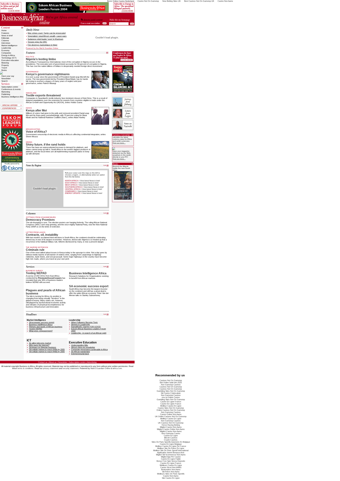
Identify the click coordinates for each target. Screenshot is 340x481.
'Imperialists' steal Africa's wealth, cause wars (47, 36)
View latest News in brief (90, 181)
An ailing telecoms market (40, 343)
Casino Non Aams (170, 476)
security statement (71, 368)
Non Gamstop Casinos (171, 385)
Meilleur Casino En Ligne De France (170, 446)
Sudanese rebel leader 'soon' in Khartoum (45, 39)
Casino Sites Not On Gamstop (171, 408)
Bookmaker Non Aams (170, 469)
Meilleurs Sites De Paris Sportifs (171, 474)
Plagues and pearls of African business (45, 327)
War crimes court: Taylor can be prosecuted (47, 33)
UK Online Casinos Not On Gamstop (170, 416)
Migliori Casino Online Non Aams (171, 429)
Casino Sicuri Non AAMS (170, 467)
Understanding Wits (79, 345)
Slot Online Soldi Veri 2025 (171, 382)
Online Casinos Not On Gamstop (171, 410)
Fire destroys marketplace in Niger (42, 45)
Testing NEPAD (35, 329)
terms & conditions (25, 368)
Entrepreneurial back (80, 354)
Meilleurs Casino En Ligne (171, 465)
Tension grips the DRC (37, 42)
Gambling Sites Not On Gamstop (171, 391)
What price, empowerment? (41, 331)
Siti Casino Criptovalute (171, 393)
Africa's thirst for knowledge (83, 347)
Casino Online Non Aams (171, 414)
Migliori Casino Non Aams (171, 427)
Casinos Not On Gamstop (171, 380)
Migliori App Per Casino (171, 457)
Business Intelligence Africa (40, 324)
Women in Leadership (80, 324)
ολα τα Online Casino (171, 397)
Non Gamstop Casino (171, 433)
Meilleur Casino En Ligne (170, 406)
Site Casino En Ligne (171, 478)
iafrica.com (117, 368)
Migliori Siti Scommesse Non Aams (171, 455)
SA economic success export (41, 322)
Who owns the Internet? (39, 345)
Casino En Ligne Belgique (171, 444)
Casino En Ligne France (170, 402)
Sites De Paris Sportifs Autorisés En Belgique (171, 442)
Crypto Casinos (170, 440)
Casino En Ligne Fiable (171, 459)
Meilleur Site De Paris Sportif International (170, 450)
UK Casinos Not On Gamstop (170, 423)
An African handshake (80, 351)
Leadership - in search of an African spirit (88, 333)
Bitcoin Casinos (170, 438)
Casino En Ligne (171, 435)
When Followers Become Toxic (84, 322)
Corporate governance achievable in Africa (89, 349)
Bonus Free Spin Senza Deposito (171, 461)
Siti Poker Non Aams (171, 472)
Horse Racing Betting (171, 425)
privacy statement (50, 368)
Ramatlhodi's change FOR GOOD (86, 327)
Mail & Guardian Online (100, 368)
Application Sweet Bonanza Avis (170, 452)
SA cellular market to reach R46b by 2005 (47, 349)
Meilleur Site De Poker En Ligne (170, 448)
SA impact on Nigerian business (42, 347)
